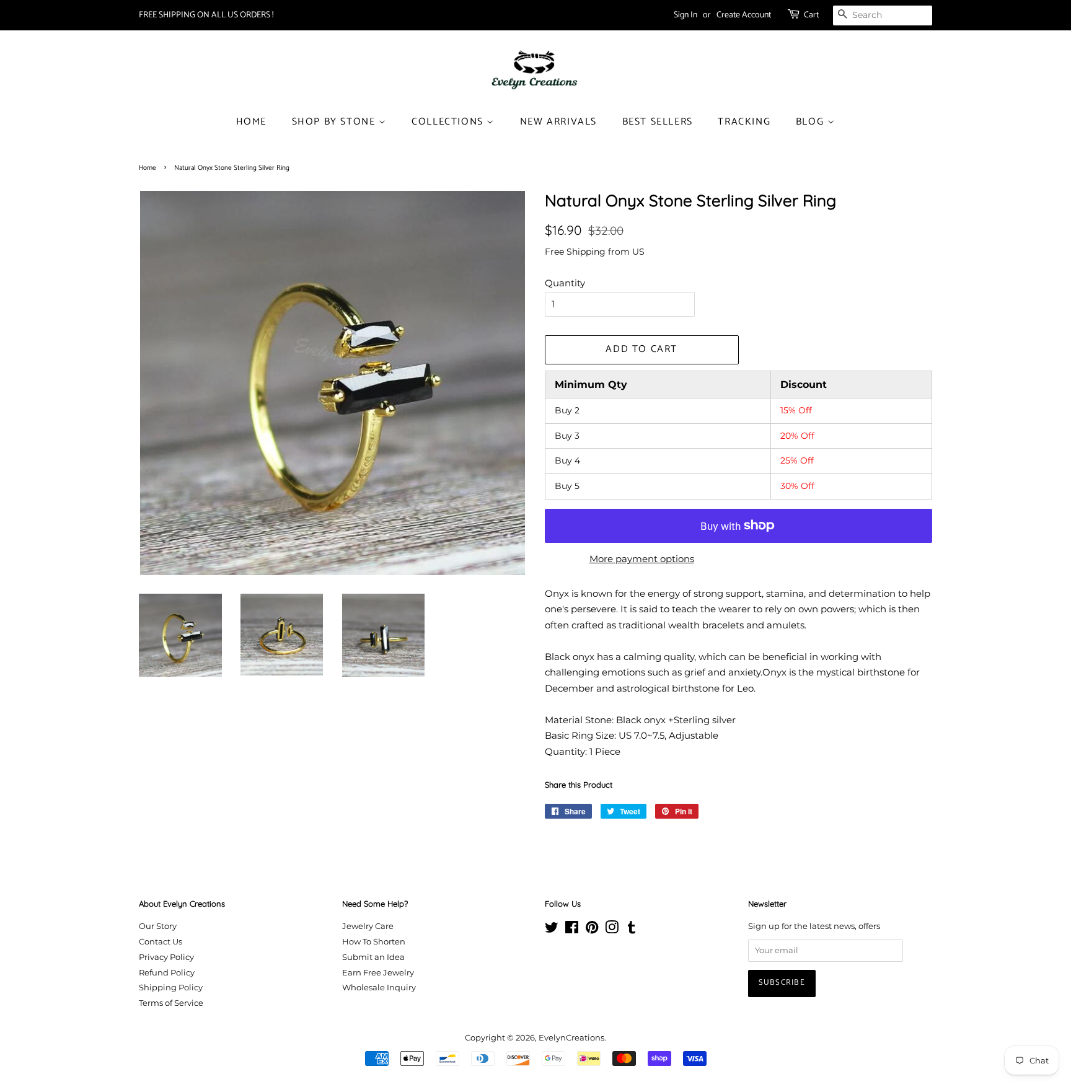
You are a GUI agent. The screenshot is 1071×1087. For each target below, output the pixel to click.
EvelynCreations (571, 1037)
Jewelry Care (368, 926)
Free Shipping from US (595, 251)
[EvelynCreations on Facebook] (572, 930)
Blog (811, 121)
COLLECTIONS (449, 121)
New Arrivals (558, 121)
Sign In (685, 15)
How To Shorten (373, 941)
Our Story (158, 926)
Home (251, 121)
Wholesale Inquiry (379, 987)
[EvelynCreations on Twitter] (551, 930)
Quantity (565, 283)
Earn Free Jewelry (378, 972)
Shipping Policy (171, 987)
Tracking (744, 121)
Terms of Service (171, 1003)
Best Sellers (657, 121)
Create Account (743, 15)
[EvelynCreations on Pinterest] (592, 930)
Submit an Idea (373, 957)
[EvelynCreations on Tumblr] (631, 930)
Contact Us (160, 941)
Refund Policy (167, 972)
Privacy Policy (166, 957)
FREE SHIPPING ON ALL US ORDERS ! (206, 15)
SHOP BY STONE (335, 121)
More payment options (641, 559)
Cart (811, 15)
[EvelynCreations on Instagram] (612, 930)
